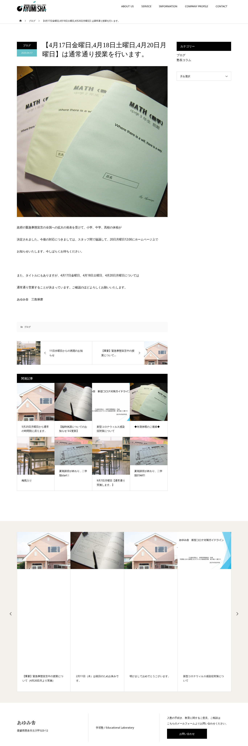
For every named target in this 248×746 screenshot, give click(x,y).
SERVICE (146, 6)
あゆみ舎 (26, 722)
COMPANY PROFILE (196, 6)
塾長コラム (184, 60)
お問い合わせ (187, 733)
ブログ (27, 45)
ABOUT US (127, 6)
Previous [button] (11, 614)
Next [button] (237, 614)
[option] (44, 612)
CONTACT (221, 6)
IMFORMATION (168, 6)
